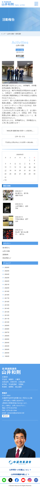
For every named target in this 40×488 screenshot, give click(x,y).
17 (5, 170)
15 (29, 167)
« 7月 (5, 180)
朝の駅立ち (6, 248)
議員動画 (5, 254)
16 (34, 167)
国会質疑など (7, 258)
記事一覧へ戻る (20, 136)
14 (25, 167)
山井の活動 (6, 251)
